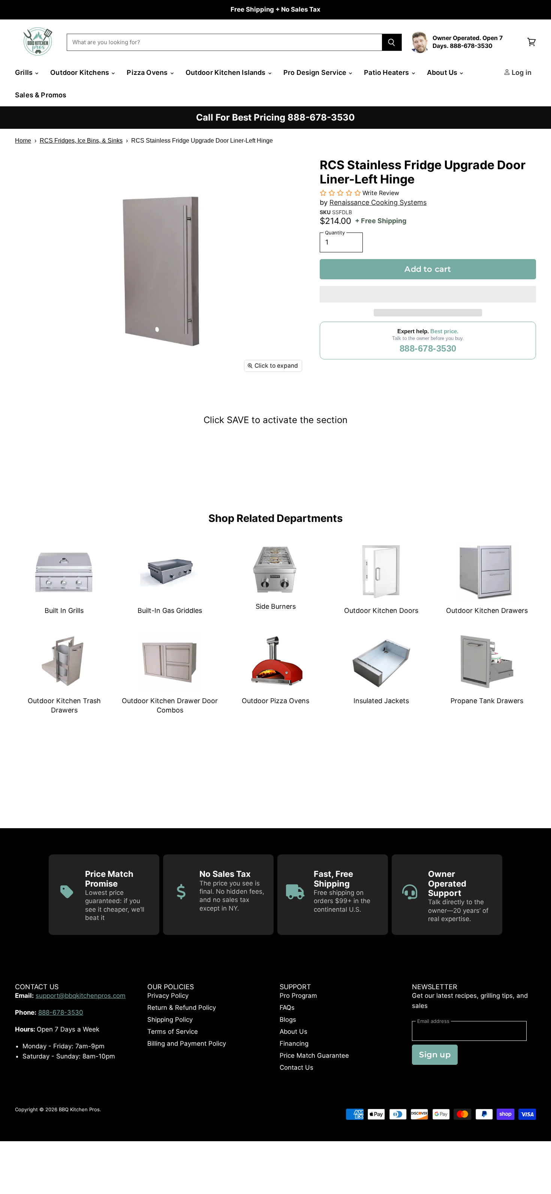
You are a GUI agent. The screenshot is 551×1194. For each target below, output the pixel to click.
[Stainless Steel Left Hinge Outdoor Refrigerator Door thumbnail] (61, 398)
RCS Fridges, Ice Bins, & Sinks (81, 140)
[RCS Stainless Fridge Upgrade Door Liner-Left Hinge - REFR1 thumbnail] (29, 398)
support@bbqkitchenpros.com (81, 995)
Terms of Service (172, 1031)
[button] (428, 294)
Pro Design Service (315, 72)
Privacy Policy (168, 995)
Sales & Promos (41, 95)
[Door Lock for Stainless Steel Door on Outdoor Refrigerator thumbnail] (93, 398)
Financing (294, 1043)
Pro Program (298, 995)
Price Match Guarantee (314, 1055)
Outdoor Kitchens (80, 72)
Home (23, 140)
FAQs (287, 1007)
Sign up (434, 1054)
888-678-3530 (428, 348)
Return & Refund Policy (181, 1007)
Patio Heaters (387, 72)
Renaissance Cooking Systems (378, 202)
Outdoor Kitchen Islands (226, 72)
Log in (521, 72)
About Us (443, 72)
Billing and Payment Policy (186, 1043)
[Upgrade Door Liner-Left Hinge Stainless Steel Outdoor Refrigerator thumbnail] (124, 398)
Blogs (288, 1019)
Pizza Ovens (148, 72)
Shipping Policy (170, 1019)
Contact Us (296, 1067)
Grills (24, 72)
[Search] (392, 42)
